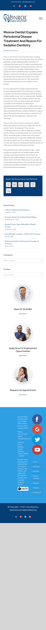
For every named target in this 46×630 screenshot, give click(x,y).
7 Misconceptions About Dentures (17, 210)
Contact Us (37, 492)
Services (36, 471)
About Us (36, 466)
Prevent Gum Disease (11, 50)
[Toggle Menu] (41, 18)
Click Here (22, 314)
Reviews (36, 488)
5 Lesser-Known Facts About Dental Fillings (20, 217)
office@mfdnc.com (28, 2)
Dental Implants (36, 477)
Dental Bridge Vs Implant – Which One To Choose (22, 234)
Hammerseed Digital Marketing (23, 510)
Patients (36, 483)
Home (35, 462)
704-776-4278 (16, 2)
